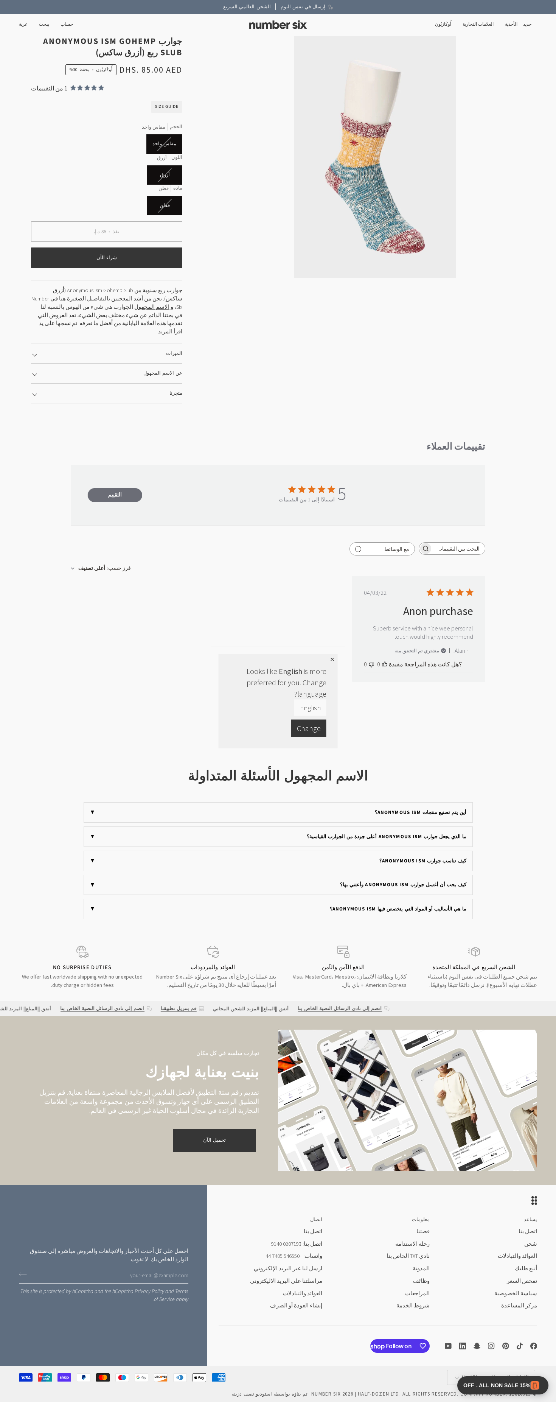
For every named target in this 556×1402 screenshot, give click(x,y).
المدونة (421, 1268)
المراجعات (417, 1293)
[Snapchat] (477, 1346)
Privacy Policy (149, 1291)
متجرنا (175, 393)
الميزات (174, 353)
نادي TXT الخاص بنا (408, 1256)
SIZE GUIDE (167, 106)
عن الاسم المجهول (162, 373)
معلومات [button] (421, 1219)
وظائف (421, 1281)
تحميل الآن (214, 1140)
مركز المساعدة (519, 1305)
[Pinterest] (505, 1346)
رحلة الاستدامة (412, 1243)
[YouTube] (448, 1346)
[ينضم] (25, 1274)
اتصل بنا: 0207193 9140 (296, 1243)
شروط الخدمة (413, 1305)
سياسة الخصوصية (515, 1293)
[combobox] (101, 568)
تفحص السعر (522, 1281)
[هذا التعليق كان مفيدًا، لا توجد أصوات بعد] (384, 664)
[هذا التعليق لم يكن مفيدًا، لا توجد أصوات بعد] (371, 664)
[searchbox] (459, 548)
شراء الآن (106, 257)
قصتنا (423, 1231)
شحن (530, 1243)
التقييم (115, 495)
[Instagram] (491, 1346)
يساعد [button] (530, 1219)
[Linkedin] (462, 1346)
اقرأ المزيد (170, 331)
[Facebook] (533, 1346)
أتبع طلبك (526, 1268)
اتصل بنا (528, 1231)
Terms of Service (171, 1295)
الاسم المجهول (151, 306)
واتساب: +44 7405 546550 (294, 1256)
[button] (511, 25)
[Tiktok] (520, 1346)
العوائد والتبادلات (517, 1256)
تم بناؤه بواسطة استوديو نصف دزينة (269, 1394)
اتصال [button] (316, 1219)
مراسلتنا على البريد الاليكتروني (286, 1281)
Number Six (326, 1394)
